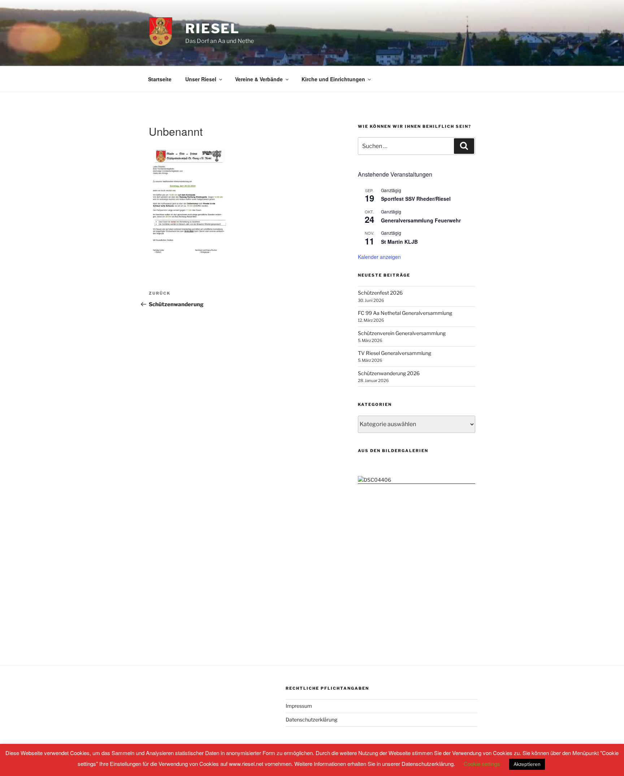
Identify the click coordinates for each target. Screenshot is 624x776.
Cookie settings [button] (482, 763)
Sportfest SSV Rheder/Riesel (416, 198)
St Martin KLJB (399, 241)
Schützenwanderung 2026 (389, 373)
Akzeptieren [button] (527, 764)
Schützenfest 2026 (380, 293)
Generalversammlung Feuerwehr (421, 220)
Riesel (212, 28)
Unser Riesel (200, 79)
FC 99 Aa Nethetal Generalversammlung (405, 313)
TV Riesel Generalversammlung (394, 353)
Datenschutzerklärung (311, 719)
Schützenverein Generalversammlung (402, 333)
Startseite (160, 79)
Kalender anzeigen (379, 256)
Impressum (299, 706)
